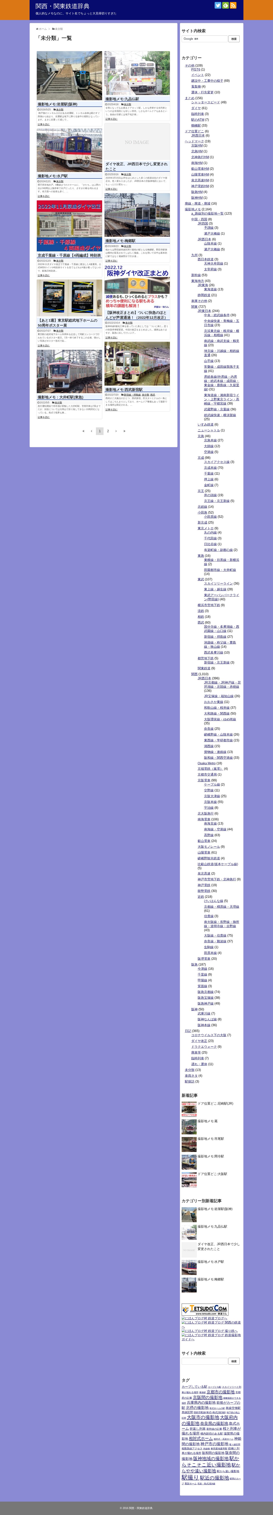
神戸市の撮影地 (214, 1444)
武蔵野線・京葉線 (217, 409)
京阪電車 (204, 780)
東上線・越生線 (215, 589)
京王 (201, 491)
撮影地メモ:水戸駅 (53, 176)
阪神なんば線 (207, 1019)
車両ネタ (191, 1075)
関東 (194, 306)
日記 (188, 1031)
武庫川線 (204, 1013)
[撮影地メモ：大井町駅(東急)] (69, 371)
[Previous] (91, 431)
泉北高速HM (200, 180)
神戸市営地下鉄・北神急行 (217, 879)
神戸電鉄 (204, 885)
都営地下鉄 (206, 658)
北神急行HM (200, 157)
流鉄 (201, 611)
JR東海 (203, 285)
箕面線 (202, 986)
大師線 (209, 446)
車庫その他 (199, 301)
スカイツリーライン (218, 583)
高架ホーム (191, 1483)
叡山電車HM (200, 168)
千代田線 (210, 538)
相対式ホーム (201, 1438)
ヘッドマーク (194, 141)
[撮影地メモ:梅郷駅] (137, 215)
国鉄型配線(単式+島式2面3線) (210, 1412)
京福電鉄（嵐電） (210, 768)
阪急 (194, 964)
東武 (201, 579)
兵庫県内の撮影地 (201, 1403)
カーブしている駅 (194, 1386)
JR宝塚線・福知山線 (219, 696)
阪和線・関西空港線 (218, 757)
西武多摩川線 (213, 652)
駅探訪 (189, 1081)
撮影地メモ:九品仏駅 (122, 99)
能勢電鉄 (204, 891)
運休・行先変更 (202, 92)
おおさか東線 (213, 702)
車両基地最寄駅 (219, 1448)
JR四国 (203, 223)
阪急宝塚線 (206, 997)
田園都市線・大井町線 (220, 570)
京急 (201, 436)
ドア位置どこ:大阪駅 (212, 1174)
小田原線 (210, 516)
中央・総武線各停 (217, 315)
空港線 (209, 452)
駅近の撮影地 (214, 1477)
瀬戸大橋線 (212, 233)
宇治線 (209, 807)
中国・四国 (199, 219)
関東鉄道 (204, 668)
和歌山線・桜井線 (217, 707)
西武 (152, 394)
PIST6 (195, 69)
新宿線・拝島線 (132, 394)
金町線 (209, 485)
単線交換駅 (233, 1408)
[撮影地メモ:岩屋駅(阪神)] (69, 75)
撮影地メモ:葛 (208, 1121)
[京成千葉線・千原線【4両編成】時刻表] (69, 225)
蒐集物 (196, 86)
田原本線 (210, 953)
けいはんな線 (213, 901)
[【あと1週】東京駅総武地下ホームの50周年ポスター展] (69, 298)
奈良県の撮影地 (214, 1423)
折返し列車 (198, 1428)
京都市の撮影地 (221, 1392)
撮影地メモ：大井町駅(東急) (60, 397)
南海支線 (210, 823)
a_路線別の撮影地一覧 (207, 213)
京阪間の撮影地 (207, 1397)
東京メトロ (206, 528)
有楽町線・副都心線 (218, 550)
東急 (201, 555)
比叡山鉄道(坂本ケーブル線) (218, 864)
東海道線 (210, 289)
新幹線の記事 (214, 1428)
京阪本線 (210, 802)
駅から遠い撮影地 (228, 1471)
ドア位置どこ (194, 131)
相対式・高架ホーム (223, 1439)
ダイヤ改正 (199, 1041)
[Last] (124, 431)
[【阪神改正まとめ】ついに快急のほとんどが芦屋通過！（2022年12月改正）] (137, 287)
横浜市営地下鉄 (209, 605)
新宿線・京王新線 (217, 662)
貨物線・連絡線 (215, 752)
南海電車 (204, 819)
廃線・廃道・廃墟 (197, 203)
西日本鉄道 (206, 259)
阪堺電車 (204, 958)
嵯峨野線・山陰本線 (218, 734)
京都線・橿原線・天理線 (221, 906)
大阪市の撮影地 (203, 1417)
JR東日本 (204, 311)
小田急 (202, 512)
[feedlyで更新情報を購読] (225, 5)
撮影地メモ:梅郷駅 (121, 241)
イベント (197, 75)
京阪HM (197, 145)
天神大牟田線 (213, 263)
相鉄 (201, 616)
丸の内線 (210, 532)
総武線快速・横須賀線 (220, 415)
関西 (194, 674)
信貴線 (209, 916)
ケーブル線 (212, 784)
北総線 (202, 506)
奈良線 (209, 728)
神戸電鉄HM (200, 186)
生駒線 (209, 947)
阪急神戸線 (206, 1003)
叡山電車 (204, 841)
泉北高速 (204, 873)
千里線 (202, 974)
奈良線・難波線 (215, 941)
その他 (189, 65)
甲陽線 (202, 980)
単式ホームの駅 (217, 1408)
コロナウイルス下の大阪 (208, 1035)
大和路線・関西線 (217, 713)
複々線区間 (234, 1444)
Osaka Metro (207, 763)
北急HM (197, 151)
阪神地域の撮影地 (211, 1458)
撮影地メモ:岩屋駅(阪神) (57, 104)
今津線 (202, 968)
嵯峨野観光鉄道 (209, 858)
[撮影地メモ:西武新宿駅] (137, 364)
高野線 (209, 835)
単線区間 (187, 1412)
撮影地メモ (193, 209)
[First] (83, 431)
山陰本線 (210, 243)
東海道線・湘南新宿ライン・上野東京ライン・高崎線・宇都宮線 (221, 399)
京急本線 (210, 440)
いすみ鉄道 (206, 424)
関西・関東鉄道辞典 (63, 6)
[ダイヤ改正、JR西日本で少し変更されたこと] (137, 141)
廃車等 (196, 1052)
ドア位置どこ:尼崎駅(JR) (215, 1103)
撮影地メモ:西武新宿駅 (124, 390)
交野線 (209, 790)
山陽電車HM (200, 174)
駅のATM (197, 119)
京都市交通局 (207, 774)
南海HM (197, 163)
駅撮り (190, 1477)
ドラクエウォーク (204, 1046)
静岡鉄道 (204, 295)
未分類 (59, 109)
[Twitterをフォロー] (218, 5)
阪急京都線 (206, 992)
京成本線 (210, 467)
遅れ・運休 (199, 1064)
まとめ (189, 98)
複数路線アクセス (192, 1448)
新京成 (202, 522)
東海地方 (197, 281)
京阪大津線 (212, 796)
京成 (201, 457)
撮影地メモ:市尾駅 (211, 1138)
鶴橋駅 (196, 125)
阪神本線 (204, 1025)
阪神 (194, 1009)
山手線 (209, 361)
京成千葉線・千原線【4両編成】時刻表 (69, 255)
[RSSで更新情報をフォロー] (233, 5)
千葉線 (209, 473)
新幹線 (196, 275)
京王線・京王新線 (217, 501)
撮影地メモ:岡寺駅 (211, 1156)
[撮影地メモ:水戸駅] (69, 150)
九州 (194, 255)
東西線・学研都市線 (218, 740)
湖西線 (209, 746)
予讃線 (209, 227)
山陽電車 (204, 852)
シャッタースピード (205, 102)
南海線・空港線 (215, 829)
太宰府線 (210, 269)
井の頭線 (210, 495)
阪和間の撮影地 (213, 1453)
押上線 (209, 479)
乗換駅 (202, 1392)
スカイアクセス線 (217, 462)
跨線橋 (206, 1448)
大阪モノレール (209, 846)
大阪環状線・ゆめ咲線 (220, 719)
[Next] (116, 431)
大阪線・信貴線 (215, 935)
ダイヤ (196, 108)
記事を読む (44, 124)
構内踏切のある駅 (211, 1433)
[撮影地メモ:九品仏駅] (137, 73)
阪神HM (197, 197)
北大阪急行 (206, 813)
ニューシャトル (209, 430)
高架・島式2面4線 (206, 1483)
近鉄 (201, 896)
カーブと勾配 (214, 1387)
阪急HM (197, 192)
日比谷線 (210, 544)
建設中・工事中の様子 (207, 80)
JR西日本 (198, 135)
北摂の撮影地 (197, 1408)
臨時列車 (197, 114)
